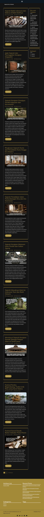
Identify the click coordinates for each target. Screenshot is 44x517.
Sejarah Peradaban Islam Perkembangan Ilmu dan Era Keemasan (15, 199)
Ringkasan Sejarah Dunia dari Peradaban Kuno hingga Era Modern (15, 150)
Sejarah (33, 55)
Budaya (33, 54)
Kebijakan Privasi (37, 511)
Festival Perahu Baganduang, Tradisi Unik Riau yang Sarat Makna (14, 387)
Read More (8, 44)
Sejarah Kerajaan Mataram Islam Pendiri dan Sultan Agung (15, 246)
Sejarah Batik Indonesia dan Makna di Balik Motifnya (15, 12)
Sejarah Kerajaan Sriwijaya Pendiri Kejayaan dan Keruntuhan (15, 102)
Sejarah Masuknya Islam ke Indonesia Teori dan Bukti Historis (15, 292)
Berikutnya (10, 472)
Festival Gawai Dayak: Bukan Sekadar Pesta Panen (15, 432)
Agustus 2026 (6, 485)
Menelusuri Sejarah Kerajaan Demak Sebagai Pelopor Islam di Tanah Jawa (15, 339)
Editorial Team (18, 14)
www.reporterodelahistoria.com (13, 511)
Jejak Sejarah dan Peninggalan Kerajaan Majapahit (13, 55)
